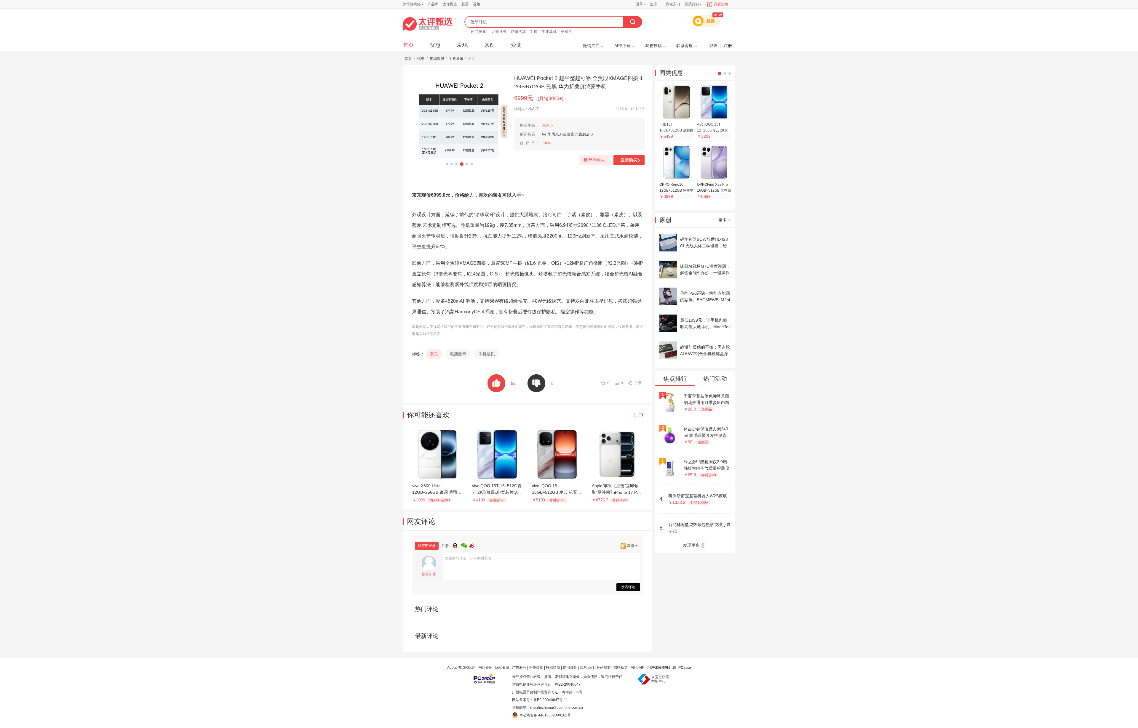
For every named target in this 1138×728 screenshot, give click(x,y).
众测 (516, 45)
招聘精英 (620, 668)
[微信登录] (465, 544)
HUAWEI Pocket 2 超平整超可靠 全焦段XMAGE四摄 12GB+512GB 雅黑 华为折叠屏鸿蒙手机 (578, 82)
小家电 (566, 32)
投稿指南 (553, 668)
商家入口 (673, 4)
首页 (408, 45)
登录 (639, 4)
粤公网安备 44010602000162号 (545, 715)
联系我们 (587, 668)
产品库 (433, 4)
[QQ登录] (457, 544)
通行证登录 (427, 546)
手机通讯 (456, 59)
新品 (465, 4)
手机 (534, 32)
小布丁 (533, 109)
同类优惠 (671, 73)
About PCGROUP (461, 668)
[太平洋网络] (484, 677)
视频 (476, 4)
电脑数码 (437, 59)
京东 (546, 125)
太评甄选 (450, 4)
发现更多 (691, 545)
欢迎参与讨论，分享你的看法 (468, 558)
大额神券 (499, 32)
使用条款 (570, 668)
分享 (638, 383)
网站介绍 (485, 668)
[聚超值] (428, 24)
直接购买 (629, 160)
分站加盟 (604, 668)
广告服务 (519, 668)
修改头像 (429, 574)
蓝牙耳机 (549, 32)
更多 (724, 220)
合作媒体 (536, 668)
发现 (462, 45)
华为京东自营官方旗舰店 (569, 134)
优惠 (435, 45)
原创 (489, 45)
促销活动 (518, 32)
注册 (653, 4)
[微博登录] (473, 544)
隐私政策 (502, 668)
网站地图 (637, 668)
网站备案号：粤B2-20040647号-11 (540, 700)
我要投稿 (721, 4)
